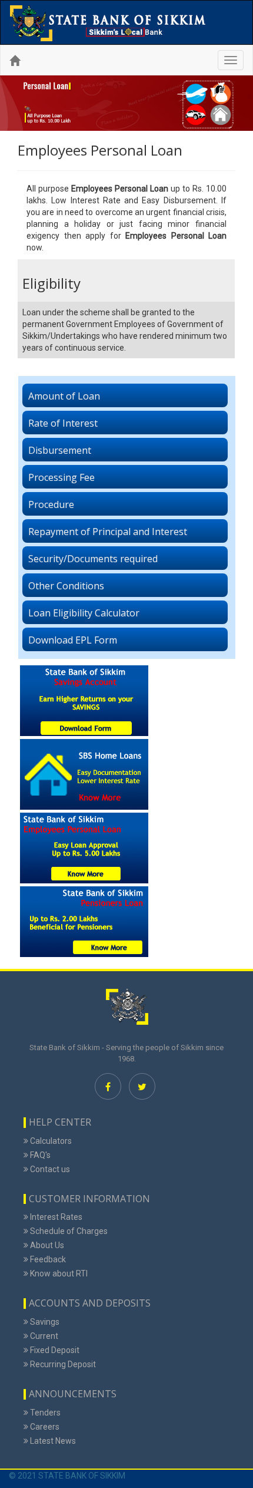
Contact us (49, 1169)
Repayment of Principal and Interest (107, 531)
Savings (43, 1322)
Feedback (47, 1259)
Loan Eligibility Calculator (83, 612)
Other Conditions (66, 585)
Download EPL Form (72, 640)
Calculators (50, 1141)
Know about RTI (58, 1273)
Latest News (52, 1441)
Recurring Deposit (62, 1364)
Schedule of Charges (68, 1231)
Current (43, 1336)
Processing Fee (61, 477)
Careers (43, 1426)
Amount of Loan (64, 396)
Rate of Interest (63, 423)
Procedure (51, 504)
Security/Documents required (93, 558)
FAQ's (39, 1155)
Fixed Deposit (53, 1350)
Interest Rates (55, 1217)
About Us (46, 1245)
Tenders (44, 1412)
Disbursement (59, 450)
